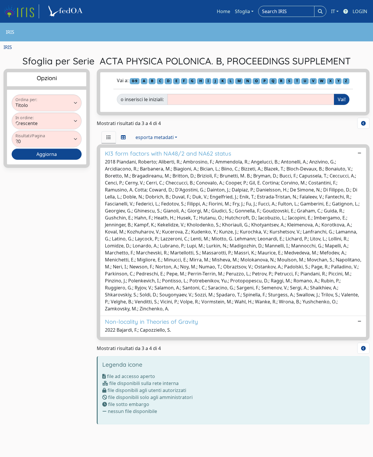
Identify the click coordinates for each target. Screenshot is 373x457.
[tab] (108, 137)
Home (223, 11)
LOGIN (360, 11)
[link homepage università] (66, 11)
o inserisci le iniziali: (142, 99)
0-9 (134, 80)
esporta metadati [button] (155, 137)
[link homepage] (21, 11)
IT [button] (333, 11)
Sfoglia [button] (242, 11)
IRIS (7, 47)
